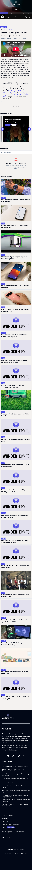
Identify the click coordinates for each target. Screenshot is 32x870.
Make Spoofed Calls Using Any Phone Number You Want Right (16, 800)
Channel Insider (13, 858)
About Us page (13, 750)
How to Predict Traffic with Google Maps (13, 783)
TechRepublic (8, 854)
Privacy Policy (5, 818)
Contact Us (5, 821)
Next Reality (21, 13)
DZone (22, 858)
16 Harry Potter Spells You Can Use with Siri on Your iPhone (15, 779)
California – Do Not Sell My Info (10, 824)
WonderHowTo (4, 13)
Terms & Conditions (7, 815)
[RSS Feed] (24, 756)
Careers (8, 827)
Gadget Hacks (12, 13)
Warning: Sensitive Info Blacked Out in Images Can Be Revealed (15, 805)
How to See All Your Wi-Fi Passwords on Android (15, 766)
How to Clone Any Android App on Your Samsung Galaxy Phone (15, 774)
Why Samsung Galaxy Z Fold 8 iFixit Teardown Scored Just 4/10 (12, 386)
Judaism (16, 9)
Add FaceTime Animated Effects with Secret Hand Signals (15, 786)
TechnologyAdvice (19, 849)
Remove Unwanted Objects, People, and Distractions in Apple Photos (13, 770)
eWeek (16, 854)
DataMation (24, 854)
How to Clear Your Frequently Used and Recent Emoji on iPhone (15, 795)
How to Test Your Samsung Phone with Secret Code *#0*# (16, 791)
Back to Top (6, 837)
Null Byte (27, 13)
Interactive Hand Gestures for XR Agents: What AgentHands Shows (14, 491)
